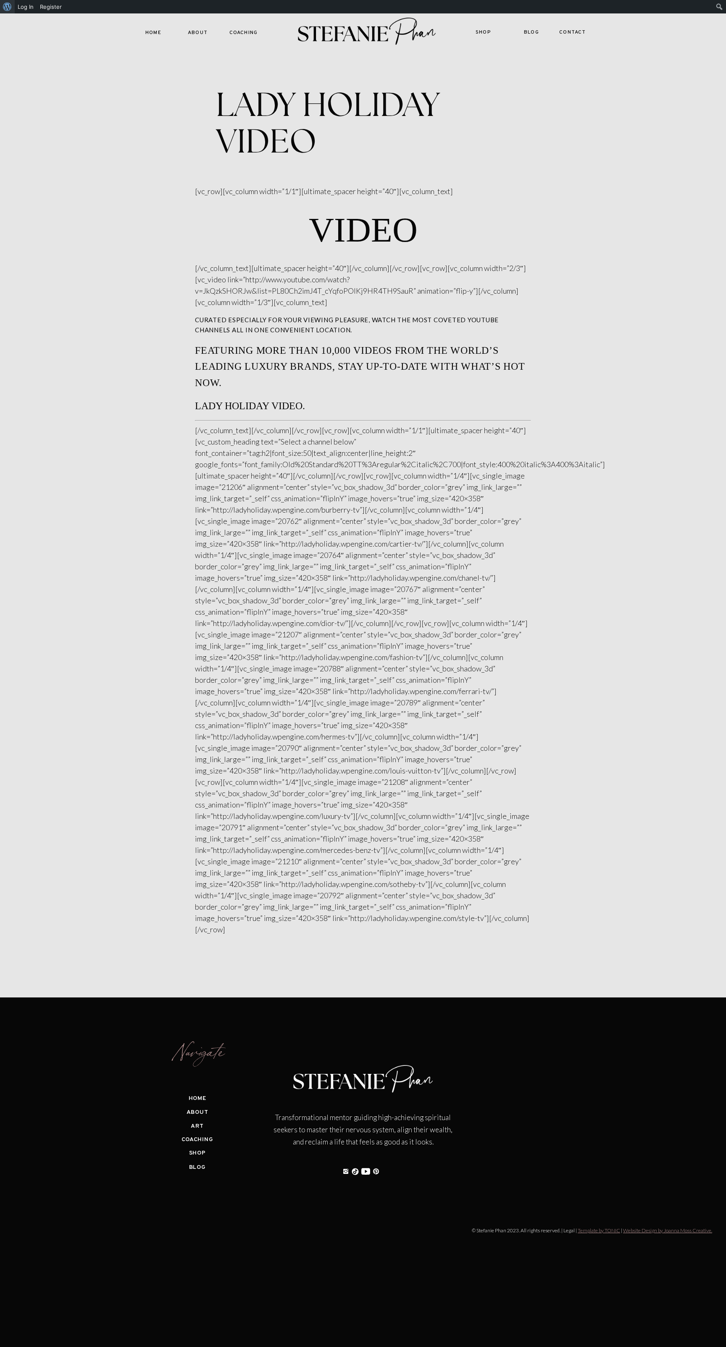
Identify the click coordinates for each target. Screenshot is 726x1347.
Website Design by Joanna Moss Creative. (667, 1230)
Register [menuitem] (51, 6)
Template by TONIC (599, 1230)
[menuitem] (7, 6)
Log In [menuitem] (26, 6)
